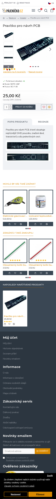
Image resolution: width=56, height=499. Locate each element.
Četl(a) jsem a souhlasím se (20, 459)
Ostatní (23, 18)
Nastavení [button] (16, 494)
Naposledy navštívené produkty (23, 285)
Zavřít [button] (50, 476)
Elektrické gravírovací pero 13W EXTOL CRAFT (15, 216)
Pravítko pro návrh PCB (15, 316)
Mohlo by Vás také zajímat (19, 184)
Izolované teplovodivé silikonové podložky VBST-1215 (41, 216)
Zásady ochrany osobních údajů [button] (19, 486)
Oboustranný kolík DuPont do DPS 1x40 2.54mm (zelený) (15, 265)
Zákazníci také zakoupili (18, 233)
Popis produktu (17, 122)
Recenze (43, 122)
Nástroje (12, 18)
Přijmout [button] (40, 494)
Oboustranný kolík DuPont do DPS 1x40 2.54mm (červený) (41, 265)
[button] (18, 49)
